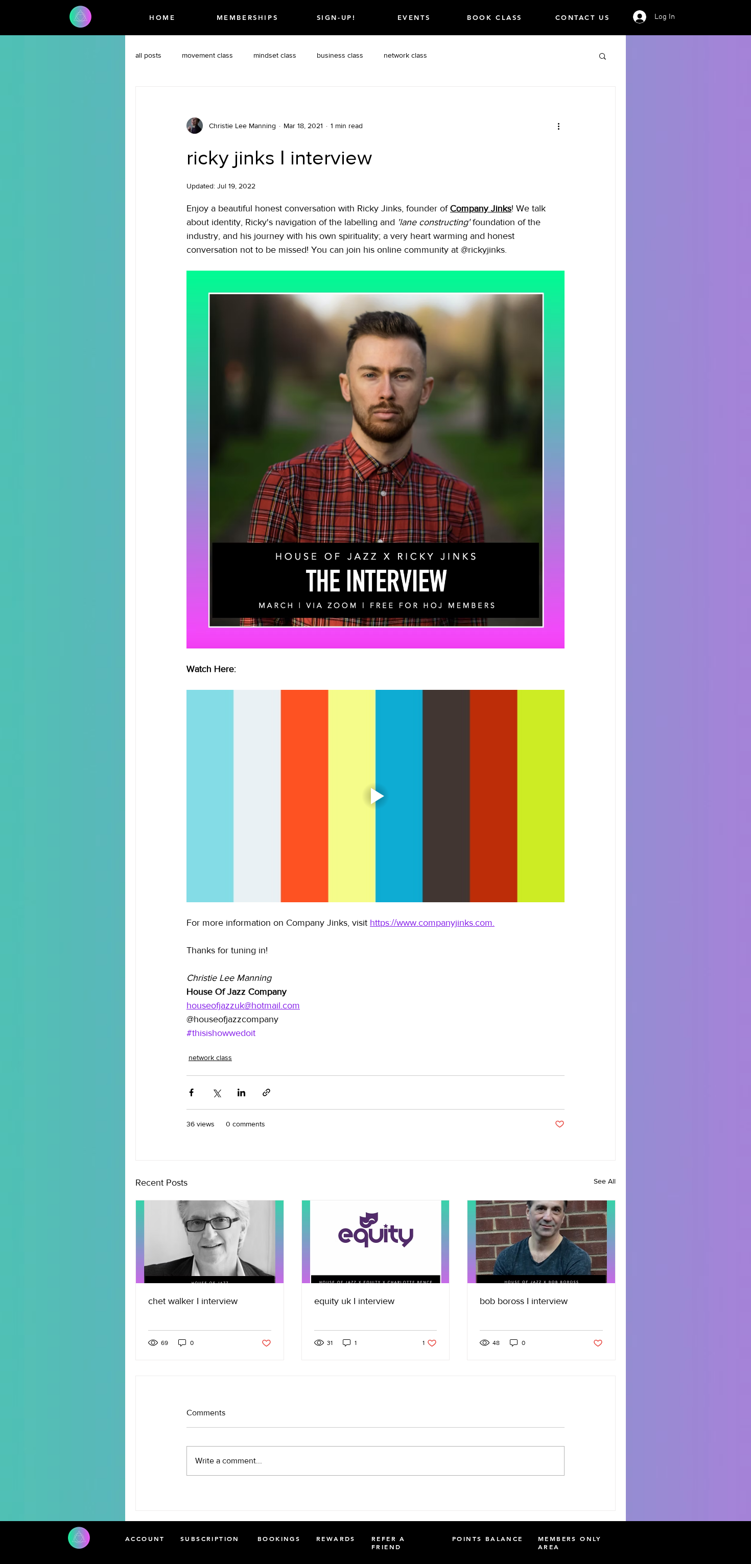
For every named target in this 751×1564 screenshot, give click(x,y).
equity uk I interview (354, 1301)
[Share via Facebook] (191, 1092)
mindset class (274, 55)
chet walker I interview (193, 1301)
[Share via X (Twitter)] (216, 1092)
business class (340, 55)
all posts (148, 55)
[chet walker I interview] (210, 1241)
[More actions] (558, 125)
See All (605, 1181)
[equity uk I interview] (376, 1241)
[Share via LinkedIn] (241, 1092)
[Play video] (375, 796)
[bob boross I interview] (541, 1241)
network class (405, 55)
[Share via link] (266, 1092)
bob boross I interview (524, 1301)
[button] (602, 56)
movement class (207, 55)
